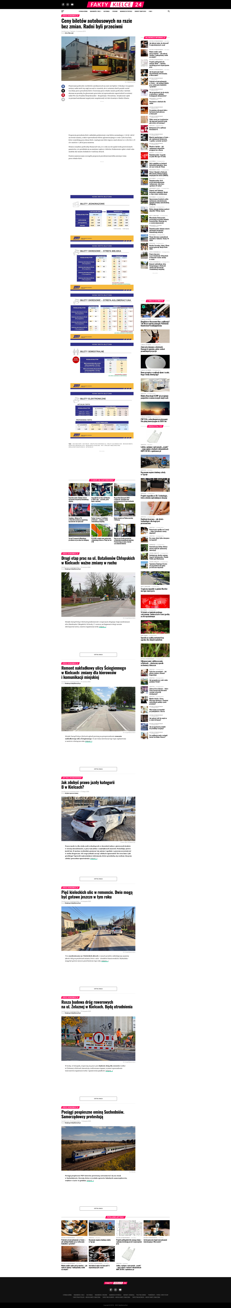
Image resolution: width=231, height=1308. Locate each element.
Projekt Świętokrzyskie (112, 445)
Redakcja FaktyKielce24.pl (73, 569)
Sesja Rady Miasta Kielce (77, 447)
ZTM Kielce (89, 447)
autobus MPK (77, 444)
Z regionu (114, 11)
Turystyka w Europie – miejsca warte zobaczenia (116, 1297)
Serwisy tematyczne (140, 11)
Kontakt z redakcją (128, 1295)
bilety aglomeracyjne (115, 444)
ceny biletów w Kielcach (77, 445)
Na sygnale (107, 11)
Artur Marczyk (69, 33)
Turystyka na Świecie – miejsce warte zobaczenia (146, 1297)
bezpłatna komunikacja (98, 444)
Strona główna (83, 11)
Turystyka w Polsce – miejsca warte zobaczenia (86, 1297)
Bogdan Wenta (128, 444)
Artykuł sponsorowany (71, 793)
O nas (150, 11)
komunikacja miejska (93, 445)
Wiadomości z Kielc (95, 11)
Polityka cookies (141, 1295)
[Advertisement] (102, 117)
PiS (102, 445)
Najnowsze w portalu (126, 11)
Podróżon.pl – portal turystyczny (158, 1295)
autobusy (86, 444)
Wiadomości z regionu (101, 1295)
